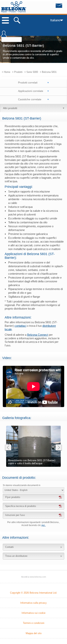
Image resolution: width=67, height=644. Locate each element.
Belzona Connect (37, 334)
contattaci (20, 325)
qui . (44, 525)
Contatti (9, 547)
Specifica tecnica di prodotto (20, 506)
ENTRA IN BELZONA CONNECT (4, 35)
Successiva (58, 447)
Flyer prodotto (12, 497)
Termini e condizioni (33, 623)
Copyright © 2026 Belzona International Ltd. (33, 592)
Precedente (8, 447)
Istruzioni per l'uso (15, 515)
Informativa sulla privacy (33, 602)
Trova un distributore (16, 556)
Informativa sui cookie (33, 613)
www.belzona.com (13, 7)
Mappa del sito (34, 633)
